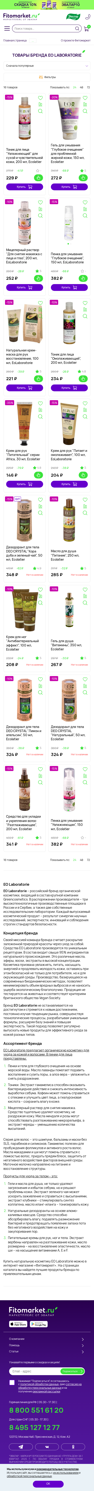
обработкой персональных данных (29, 1476)
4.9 (39, 568)
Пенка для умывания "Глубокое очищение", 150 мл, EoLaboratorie (67, 258)
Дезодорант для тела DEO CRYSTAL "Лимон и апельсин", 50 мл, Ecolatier (23, 733)
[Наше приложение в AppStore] (18, 1324)
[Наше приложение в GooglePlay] (39, 1324)
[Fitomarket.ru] (21, 16)
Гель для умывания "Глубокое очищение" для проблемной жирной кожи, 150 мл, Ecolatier (68, 153)
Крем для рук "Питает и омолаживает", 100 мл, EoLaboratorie (69, 454)
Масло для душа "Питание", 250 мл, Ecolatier (65, 555)
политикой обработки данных (39, 1384)
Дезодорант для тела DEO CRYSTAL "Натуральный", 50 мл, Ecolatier (68, 733)
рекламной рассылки (46, 1391)
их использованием (65, 1473)
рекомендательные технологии (57, 1469)
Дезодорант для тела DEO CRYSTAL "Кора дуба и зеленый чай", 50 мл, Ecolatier (24, 553)
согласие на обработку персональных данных (50, 1386)
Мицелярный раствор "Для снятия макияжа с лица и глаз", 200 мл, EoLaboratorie (24, 256)
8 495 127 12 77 (34, 1427)
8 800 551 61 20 (36, 1410)
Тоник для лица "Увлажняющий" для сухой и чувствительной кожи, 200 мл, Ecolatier (24, 155)
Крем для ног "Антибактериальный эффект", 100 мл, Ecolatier (22, 643)
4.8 (84, 371)
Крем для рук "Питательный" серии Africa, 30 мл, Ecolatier (23, 454)
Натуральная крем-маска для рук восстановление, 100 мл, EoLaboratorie (22, 356)
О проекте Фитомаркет (76, 40)
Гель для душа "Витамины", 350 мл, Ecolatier (66, 645)
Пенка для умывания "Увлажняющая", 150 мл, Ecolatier (67, 824)
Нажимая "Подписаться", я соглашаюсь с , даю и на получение (50, 1386)
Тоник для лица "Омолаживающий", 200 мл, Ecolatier (66, 358)
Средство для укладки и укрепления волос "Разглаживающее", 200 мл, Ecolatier (23, 822)
